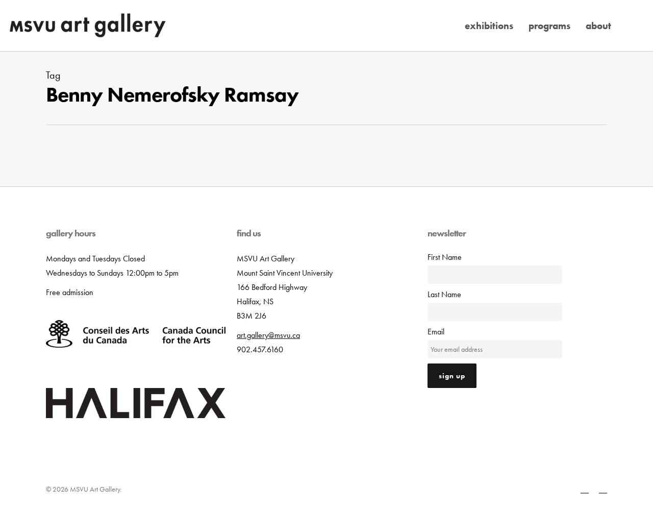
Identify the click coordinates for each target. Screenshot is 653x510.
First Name (445, 257)
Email (436, 331)
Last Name (444, 294)
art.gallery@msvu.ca (268, 335)
